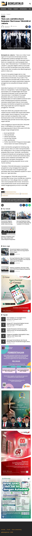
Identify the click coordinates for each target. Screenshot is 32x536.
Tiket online (24, 193)
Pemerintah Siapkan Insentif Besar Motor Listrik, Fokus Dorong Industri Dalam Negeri (7, 222)
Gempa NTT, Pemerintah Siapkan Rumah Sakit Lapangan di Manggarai (18, 324)
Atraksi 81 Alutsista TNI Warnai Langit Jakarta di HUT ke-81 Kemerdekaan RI (17, 329)
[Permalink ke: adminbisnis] (3, 26)
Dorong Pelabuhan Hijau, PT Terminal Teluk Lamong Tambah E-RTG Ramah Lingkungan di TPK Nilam (24, 222)
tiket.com (5, 195)
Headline (4, 218)
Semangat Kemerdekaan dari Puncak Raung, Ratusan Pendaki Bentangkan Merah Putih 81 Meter (18, 340)
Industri (3, 16)
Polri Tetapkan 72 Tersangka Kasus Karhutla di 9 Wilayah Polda (16, 318)
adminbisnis (7, 26)
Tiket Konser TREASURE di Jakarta (11, 193)
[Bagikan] (29, 26)
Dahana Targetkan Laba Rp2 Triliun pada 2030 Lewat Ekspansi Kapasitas (8, 238)
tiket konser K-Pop (11, 192)
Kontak (3, 529)
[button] (30, 4)
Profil (8, 529)
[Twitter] (23, 205)
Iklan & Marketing (16, 529)
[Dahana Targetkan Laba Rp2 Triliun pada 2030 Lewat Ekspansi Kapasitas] (8, 230)
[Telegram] (26, 205)
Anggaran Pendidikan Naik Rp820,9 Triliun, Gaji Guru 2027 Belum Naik (18, 335)
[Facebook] (21, 205)
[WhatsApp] (29, 205)
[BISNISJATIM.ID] (12, 3)
